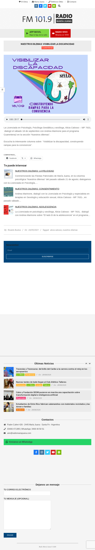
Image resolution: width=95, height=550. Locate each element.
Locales (39, 385)
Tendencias (30, 375)
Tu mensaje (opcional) (16, 499)
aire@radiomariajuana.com (19, 433)
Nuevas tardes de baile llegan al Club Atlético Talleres (41, 382)
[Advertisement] (47, 286)
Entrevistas (21, 385)
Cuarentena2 (47, 48)
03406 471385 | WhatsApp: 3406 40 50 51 (25, 429)
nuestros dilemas (70, 230)
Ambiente (20, 410)
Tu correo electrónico (17, 490)
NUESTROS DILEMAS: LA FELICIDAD (34, 171)
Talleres (47, 385)
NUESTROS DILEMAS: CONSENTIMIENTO (37, 189)
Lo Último (20, 375)
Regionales (21, 398)
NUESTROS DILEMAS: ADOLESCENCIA (35, 207)
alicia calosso (56, 230)
